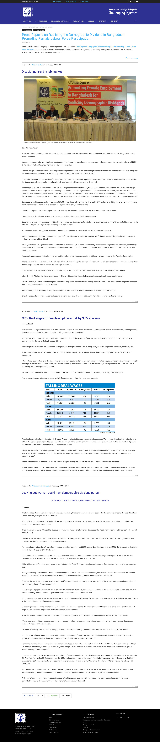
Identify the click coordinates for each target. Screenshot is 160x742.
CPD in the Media (33, 27)
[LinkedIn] (131, 1)
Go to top (135, 301)
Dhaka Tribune (37, 311)
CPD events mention (38, 30)
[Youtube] (137, 1)
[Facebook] (128, 1)
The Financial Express (40, 486)
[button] (135, 21)
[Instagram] (134, 1)
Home (24, 27)
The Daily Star (37, 65)
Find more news (132, 58)
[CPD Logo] (39, 11)
